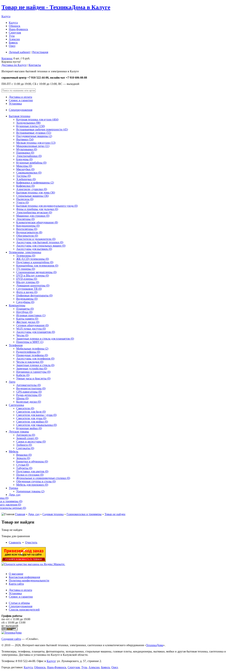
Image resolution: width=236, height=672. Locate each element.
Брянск (13, 42)
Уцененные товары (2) (30, 491)
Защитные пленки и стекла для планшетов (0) (45, 338)
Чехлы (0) (22, 335)
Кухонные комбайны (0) (31, 162)
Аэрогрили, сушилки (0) (31, 189)
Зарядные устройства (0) (31, 368)
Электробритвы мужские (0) (34, 212)
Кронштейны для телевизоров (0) (37, 265)
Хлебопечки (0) (26, 179)
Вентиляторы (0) (26, 229)
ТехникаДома (154, 645)
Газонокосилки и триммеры (84, 514)
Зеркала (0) (23, 458)
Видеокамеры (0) (27, 298)
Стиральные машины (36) (32, 195)
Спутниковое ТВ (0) (29, 288)
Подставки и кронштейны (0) (34, 262)
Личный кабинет (19, 52)
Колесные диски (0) (28, 401)
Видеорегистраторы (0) (31, 388)
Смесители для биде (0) (31, 411)
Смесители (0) (25, 408)
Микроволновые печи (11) (32, 146)
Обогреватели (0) (27, 235)
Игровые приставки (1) (31, 315)
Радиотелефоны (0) (28, 351)
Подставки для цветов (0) (32, 471)
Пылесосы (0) (24, 199)
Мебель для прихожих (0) (32, 484)
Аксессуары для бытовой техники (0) (39, 242)
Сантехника (16, 405)
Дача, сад (14, 494)
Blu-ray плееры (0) (27, 282)
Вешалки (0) (24, 454)
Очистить (31, 542)
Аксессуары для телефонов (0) (35, 358)
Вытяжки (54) (25, 139)
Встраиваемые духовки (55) (33, 132)
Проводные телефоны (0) (32, 355)
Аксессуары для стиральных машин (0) (40, 245)
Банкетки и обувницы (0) (32, 461)
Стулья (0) (22, 464)
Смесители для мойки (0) (32, 421)
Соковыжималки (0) (28, 172)
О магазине (16, 573)
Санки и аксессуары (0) (31, 441)
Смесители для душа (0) (31, 418)
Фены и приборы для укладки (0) (37, 209)
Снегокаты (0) (25, 448)
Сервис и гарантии (21, 100)
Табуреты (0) (24, 468)
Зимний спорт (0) (27, 438)
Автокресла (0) (25, 434)
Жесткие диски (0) (27, 322)
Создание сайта (11, 638)
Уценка (13, 488)
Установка (15, 103)
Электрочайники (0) (29, 156)
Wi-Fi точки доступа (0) (31, 328)
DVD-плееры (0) (26, 278)
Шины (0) (22, 398)
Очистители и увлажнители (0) (35, 239)
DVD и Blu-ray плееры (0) (32, 275)
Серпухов (15, 32)
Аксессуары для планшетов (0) (35, 332)
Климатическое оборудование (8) (37, 222)
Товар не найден (115, 514)
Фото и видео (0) (26, 292)
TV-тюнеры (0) (25, 268)
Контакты (35, 65)
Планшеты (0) (25, 308)
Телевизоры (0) (25, 255)
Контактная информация (24, 577)
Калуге (51, 661)
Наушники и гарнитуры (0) (33, 371)
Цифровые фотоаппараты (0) (34, 295)
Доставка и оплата (20, 97)
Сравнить (15, 542)
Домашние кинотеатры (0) (32, 285)
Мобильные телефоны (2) (32, 348)
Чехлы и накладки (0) (29, 361)
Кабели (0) (23, 375)
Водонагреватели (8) (29, 232)
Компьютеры (17, 305)
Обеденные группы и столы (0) (36, 481)
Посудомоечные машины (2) (34, 136)
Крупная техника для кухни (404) (37, 119)
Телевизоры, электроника (25, 252)
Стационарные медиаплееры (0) (36, 272)
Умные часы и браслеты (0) (33, 378)
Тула (12, 35)
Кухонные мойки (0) (29, 428)
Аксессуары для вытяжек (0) (34, 249)
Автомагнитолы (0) (28, 385)
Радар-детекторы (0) (28, 395)
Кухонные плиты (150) (30, 126)
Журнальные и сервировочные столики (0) (43, 478)
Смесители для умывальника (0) (36, 424)
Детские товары (19, 431)
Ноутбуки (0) (24, 312)
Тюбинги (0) (24, 444)
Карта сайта (16, 583)
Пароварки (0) (25, 152)
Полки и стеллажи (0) (30, 474)
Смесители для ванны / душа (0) (36, 415)
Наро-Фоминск (18, 29)
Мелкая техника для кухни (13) (35, 142)
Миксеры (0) (24, 165)
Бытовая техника (19, 116)
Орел (12, 45)
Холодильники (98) (28, 122)
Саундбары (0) (25, 302)
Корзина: (7, 58)
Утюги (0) (22, 202)
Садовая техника (53, 514)
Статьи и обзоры (19, 602)
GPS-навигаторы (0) (29, 391)
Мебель (13, 451)
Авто (12, 381)
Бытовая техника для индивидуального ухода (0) (47, 205)
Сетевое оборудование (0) (32, 325)
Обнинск (14, 25)
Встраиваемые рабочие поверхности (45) (42, 129)
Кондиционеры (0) (28, 225)
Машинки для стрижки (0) (32, 215)
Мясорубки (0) (25, 169)
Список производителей (24, 609)
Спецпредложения (20, 109)
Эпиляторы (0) (25, 219)
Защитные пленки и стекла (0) (35, 365)
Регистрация (40, 52)
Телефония (15, 345)
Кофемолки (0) (25, 185)
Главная (20, 514)
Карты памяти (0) (27, 318)
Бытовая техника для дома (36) (35, 192)
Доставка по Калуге (14, 65)
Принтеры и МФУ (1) (29, 341)
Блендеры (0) (24, 159)
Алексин (14, 39)
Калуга (5, 16)
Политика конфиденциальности (29, 580)
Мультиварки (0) (26, 149)
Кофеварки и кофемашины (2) (35, 182)
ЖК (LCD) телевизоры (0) (32, 258)
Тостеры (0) (23, 175)
